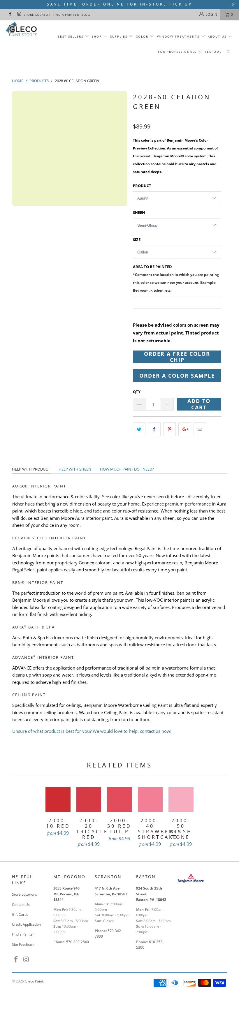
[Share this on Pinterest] (169, 429)
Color (142, 36)
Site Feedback (23, 944)
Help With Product (31, 469)
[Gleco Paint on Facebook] (9, 14)
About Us (218, 36)
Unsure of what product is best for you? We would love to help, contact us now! (91, 731)
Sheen (139, 212)
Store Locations (24, 894)
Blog (85, 15)
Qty (136, 391)
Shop (97, 36)
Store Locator (37, 15)
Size (136, 239)
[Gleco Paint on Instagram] (18, 14)
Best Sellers (70, 36)
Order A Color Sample (177, 375)
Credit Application (26, 924)
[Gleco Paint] (22, 29)
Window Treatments (178, 36)
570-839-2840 (77, 941)
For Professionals (178, 52)
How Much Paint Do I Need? (127, 469)
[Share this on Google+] (184, 429)
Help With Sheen (75, 469)
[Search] (228, 51)
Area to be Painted (176, 278)
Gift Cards (20, 914)
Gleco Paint (34, 981)
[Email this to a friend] (200, 429)
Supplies (118, 36)
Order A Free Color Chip (177, 357)
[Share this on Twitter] (139, 429)
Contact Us (21, 904)
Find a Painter (66, 15)
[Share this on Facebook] (154, 429)
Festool (213, 52)
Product (142, 185)
